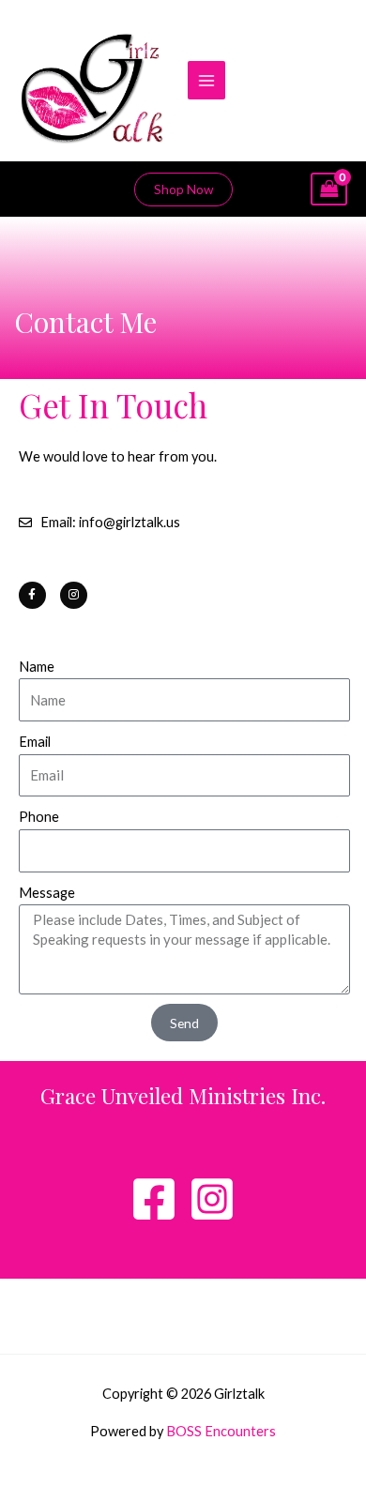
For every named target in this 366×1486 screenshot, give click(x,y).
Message (47, 893)
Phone (39, 817)
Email (35, 742)
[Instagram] (212, 1198)
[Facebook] (153, 1198)
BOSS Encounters (221, 1431)
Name (36, 667)
